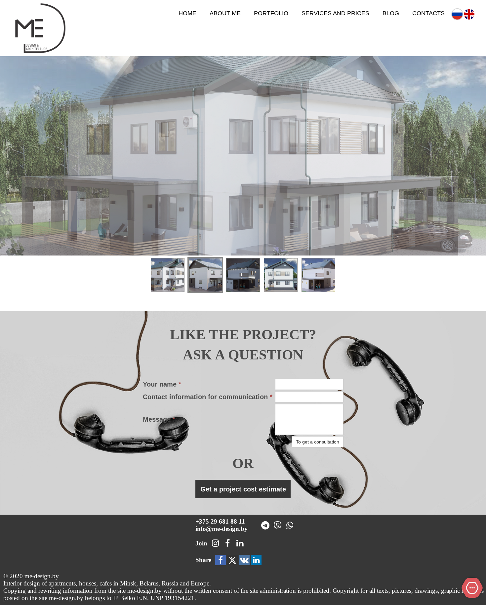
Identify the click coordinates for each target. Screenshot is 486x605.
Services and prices (335, 13)
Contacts (428, 13)
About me (225, 13)
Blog (391, 13)
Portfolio (271, 13)
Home (187, 13)
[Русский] (457, 14)
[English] (469, 14)
